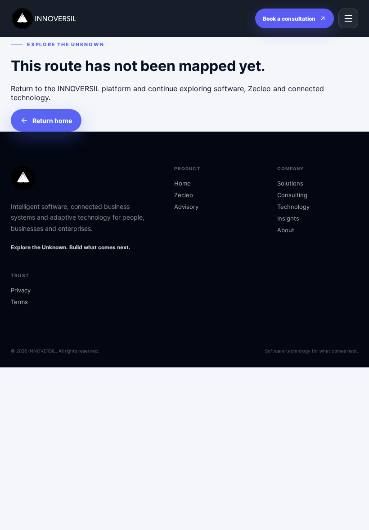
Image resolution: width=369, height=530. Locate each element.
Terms (19, 301)
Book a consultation (289, 18)
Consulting (292, 195)
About (285, 230)
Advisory (186, 206)
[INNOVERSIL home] (53, 18)
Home (182, 183)
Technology (293, 206)
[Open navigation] (348, 18)
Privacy (21, 290)
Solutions (290, 183)
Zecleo (183, 195)
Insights (288, 218)
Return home (52, 120)
